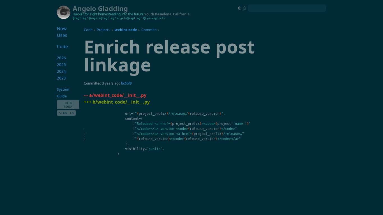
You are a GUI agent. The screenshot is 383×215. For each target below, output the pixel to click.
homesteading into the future (121, 14)
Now (62, 28)
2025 (61, 64)
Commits (148, 29)
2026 (61, 57)
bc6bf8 (126, 83)
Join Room (68, 104)
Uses (62, 35)
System (63, 89)
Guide (62, 96)
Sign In (66, 113)
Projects (103, 29)
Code (88, 29)
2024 (61, 71)
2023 (61, 78)
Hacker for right (85, 14)
